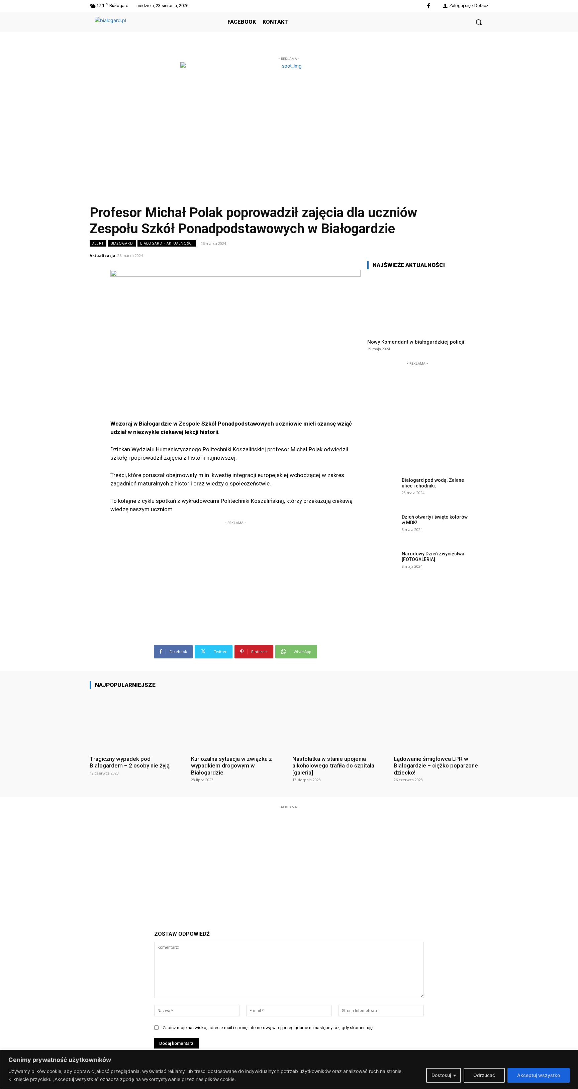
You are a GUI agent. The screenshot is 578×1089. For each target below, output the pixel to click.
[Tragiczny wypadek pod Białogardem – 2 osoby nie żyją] (137, 722)
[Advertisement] (235, 568)
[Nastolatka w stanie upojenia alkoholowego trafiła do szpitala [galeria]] (339, 722)
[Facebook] (428, 6)
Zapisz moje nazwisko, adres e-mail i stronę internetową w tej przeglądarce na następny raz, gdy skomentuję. (268, 1027)
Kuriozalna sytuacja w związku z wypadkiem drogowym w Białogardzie (231, 765)
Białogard (122, 243)
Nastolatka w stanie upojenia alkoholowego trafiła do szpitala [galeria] (333, 765)
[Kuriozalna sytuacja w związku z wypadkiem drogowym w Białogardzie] (238, 722)
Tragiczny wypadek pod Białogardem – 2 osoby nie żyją (130, 762)
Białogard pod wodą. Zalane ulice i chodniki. (433, 482)
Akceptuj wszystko (538, 1075)
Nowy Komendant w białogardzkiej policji (415, 342)
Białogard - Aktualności (166, 243)
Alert (98, 243)
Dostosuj (441, 1075)
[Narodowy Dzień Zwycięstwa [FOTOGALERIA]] (382, 564)
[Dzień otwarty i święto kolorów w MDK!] (382, 527)
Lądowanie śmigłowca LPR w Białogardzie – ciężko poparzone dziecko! (436, 765)
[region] (289, 1069)
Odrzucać (484, 1075)
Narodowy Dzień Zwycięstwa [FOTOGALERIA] (433, 556)
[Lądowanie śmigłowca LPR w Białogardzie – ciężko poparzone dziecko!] (441, 722)
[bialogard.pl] (145, 29)
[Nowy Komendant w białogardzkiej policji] (417, 304)
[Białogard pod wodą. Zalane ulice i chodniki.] (382, 490)
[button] (478, 22)
